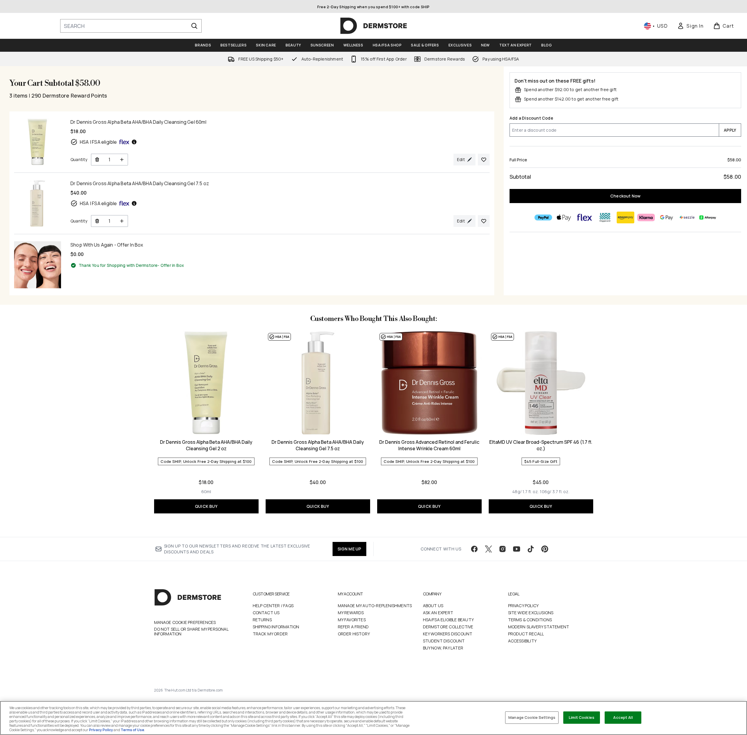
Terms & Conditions (530, 619)
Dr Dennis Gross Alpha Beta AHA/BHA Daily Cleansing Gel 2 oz (206, 445)
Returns (262, 619)
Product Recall (526, 634)
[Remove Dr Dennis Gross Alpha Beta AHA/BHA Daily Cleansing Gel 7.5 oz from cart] (97, 221)
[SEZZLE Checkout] (687, 217)
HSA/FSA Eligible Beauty (448, 619)
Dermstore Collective (448, 626)
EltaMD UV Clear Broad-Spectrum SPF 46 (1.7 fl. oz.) (540, 445)
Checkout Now (625, 196)
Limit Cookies (581, 717)
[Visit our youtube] (517, 549)
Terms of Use (132, 729)
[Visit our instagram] (502, 549)
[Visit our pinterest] (545, 549)
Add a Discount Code (531, 118)
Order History (354, 634)
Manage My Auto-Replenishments (375, 605)
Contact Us (266, 612)
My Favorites (352, 619)
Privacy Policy (523, 605)
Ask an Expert (438, 612)
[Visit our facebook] (474, 549)
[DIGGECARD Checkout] (605, 217)
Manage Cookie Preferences (185, 622)
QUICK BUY (206, 506)
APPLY (730, 130)
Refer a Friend (353, 626)
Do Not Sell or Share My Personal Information (191, 631)
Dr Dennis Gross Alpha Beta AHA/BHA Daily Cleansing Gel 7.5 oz (318, 445)
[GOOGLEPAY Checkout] (666, 217)
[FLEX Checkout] (584, 217)
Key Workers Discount (448, 634)
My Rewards (351, 612)
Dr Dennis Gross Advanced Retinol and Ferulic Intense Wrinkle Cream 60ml (429, 445)
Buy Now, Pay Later (443, 648)
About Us (433, 605)
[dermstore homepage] (373, 26)
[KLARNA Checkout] (646, 217)
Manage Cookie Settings (531, 717)
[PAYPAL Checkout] (543, 217)
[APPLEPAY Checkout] (563, 217)
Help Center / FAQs (273, 605)
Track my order (270, 634)
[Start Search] (194, 25)
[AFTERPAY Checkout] (707, 217)
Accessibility (522, 641)
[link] (690, 26)
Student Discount (444, 641)
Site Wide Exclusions (531, 612)
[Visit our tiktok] (531, 549)
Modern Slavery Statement (538, 626)
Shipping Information (276, 626)
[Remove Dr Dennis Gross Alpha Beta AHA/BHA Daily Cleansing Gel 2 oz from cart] (97, 159)
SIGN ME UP (349, 549)
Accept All (623, 717)
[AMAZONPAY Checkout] (625, 217)
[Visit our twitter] (488, 549)
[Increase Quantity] (122, 159)
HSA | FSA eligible (98, 142)
